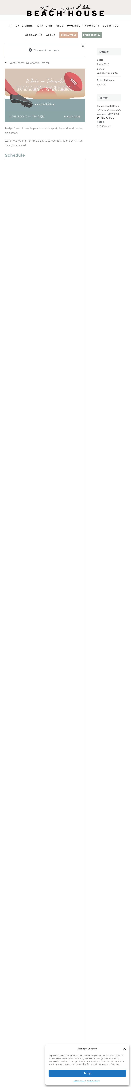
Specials (101, 84)
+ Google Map (106, 118)
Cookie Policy (80, 1081)
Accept (87, 1073)
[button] (124, 1048)
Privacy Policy (93, 1081)
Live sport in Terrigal (107, 73)
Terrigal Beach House (108, 106)
